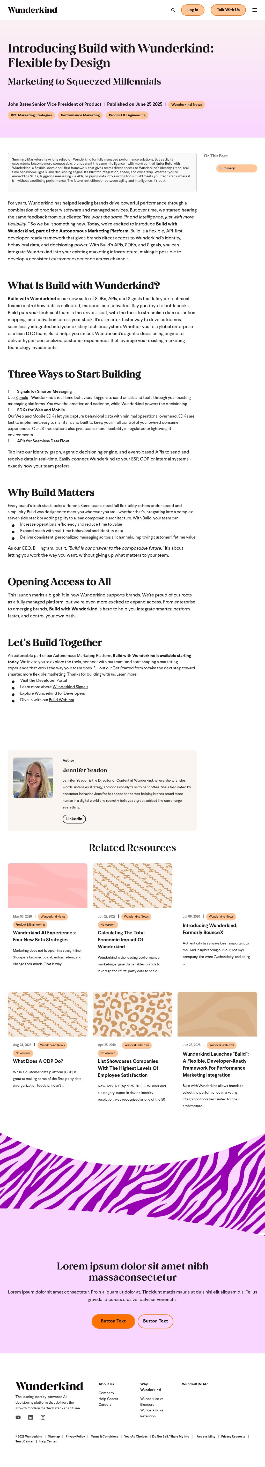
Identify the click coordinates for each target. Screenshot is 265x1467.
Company (106, 1393)
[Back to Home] (32, 10)
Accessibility (206, 1436)
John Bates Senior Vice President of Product (54, 104)
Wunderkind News (186, 105)
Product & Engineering (127, 115)
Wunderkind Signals (70, 687)
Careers (105, 1405)
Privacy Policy (75, 1436)
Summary (227, 168)
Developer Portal (51, 681)
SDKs (130, 245)
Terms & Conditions (104, 1436)
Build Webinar (61, 700)
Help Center (108, 1399)
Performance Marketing (80, 115)
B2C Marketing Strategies (31, 115)
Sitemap (54, 1436)
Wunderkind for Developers (60, 694)
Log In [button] (192, 10)
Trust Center (24, 1441)
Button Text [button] (113, 1321)
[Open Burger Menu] (254, 10)
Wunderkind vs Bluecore (151, 1402)
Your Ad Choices (136, 1436)
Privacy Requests (233, 1436)
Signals (154, 245)
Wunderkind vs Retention (151, 1413)
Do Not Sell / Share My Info (170, 1436)
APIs (118, 245)
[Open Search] (173, 10)
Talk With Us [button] (228, 10)
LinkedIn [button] (74, 819)
